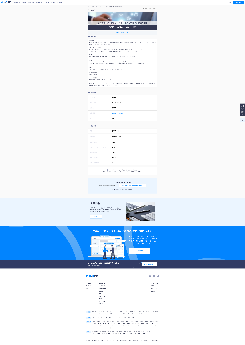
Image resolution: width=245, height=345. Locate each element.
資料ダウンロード (54, 2)
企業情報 (122, 32)
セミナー (61, 2)
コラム (46, 2)
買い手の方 (24, 2)
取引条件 (127, 32)
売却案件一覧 (30, 2)
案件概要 (117, 32)
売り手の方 (16, 2)
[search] (225, 2)
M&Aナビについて (39, 2)
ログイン (230, 2)
